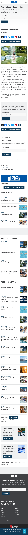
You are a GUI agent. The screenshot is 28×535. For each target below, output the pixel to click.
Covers (3, 346)
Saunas (3, 356)
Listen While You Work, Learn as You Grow (9, 298)
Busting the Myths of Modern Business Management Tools (8, 199)
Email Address (4, 15)
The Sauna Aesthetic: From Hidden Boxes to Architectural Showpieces (9, 369)
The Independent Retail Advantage (7, 378)
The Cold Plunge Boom (6, 214)
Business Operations (6, 376)
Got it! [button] (24, 531)
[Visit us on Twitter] (11, 504)
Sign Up (4, 22)
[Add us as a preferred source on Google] (19, 37)
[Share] (5, 37)
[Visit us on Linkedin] (14, 504)
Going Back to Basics (6, 358)
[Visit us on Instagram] (5, 504)
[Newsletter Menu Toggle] (26, 2)
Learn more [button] (5, 532)
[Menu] (2, 2)
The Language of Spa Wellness (9, 398)
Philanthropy (4, 386)
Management (4, 167)
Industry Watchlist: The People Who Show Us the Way (8, 222)
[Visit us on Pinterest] (8, 504)
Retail (3, 27)
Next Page (14, 417)
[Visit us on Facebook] (2, 504)
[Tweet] (12, 37)
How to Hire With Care (7, 169)
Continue (7, 154)
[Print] (2, 37)
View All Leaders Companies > (14, 187)
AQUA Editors (4, 32)
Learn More (7, 438)
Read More (7, 456)
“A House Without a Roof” (8, 347)
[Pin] (16, 37)
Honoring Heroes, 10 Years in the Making (9, 388)
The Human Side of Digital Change (9, 206)
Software (3, 205)
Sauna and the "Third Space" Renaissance (8, 408)
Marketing (4, 336)
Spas (2, 396)
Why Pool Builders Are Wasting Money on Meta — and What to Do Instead (9, 339)
